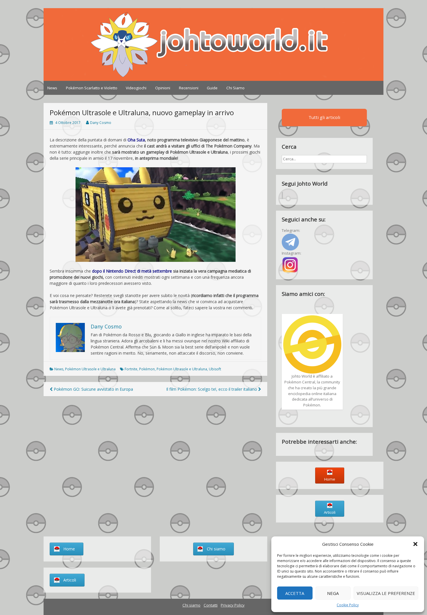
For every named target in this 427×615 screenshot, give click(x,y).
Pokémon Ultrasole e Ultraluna (90, 369)
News (52, 87)
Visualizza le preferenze (386, 593)
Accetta (294, 593)
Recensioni (188, 87)
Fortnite (131, 369)
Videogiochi (136, 87)
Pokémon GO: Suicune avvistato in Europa (93, 389)
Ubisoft (215, 369)
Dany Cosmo (100, 122)
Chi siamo (191, 605)
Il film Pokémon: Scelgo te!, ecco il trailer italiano (212, 389)
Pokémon (147, 369)
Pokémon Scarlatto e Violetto (91, 87)
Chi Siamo (235, 87)
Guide (212, 87)
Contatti (211, 605)
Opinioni (162, 87)
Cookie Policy (348, 604)
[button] (415, 544)
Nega (333, 593)
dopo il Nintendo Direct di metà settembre (132, 271)
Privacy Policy (233, 605)
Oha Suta (136, 140)
